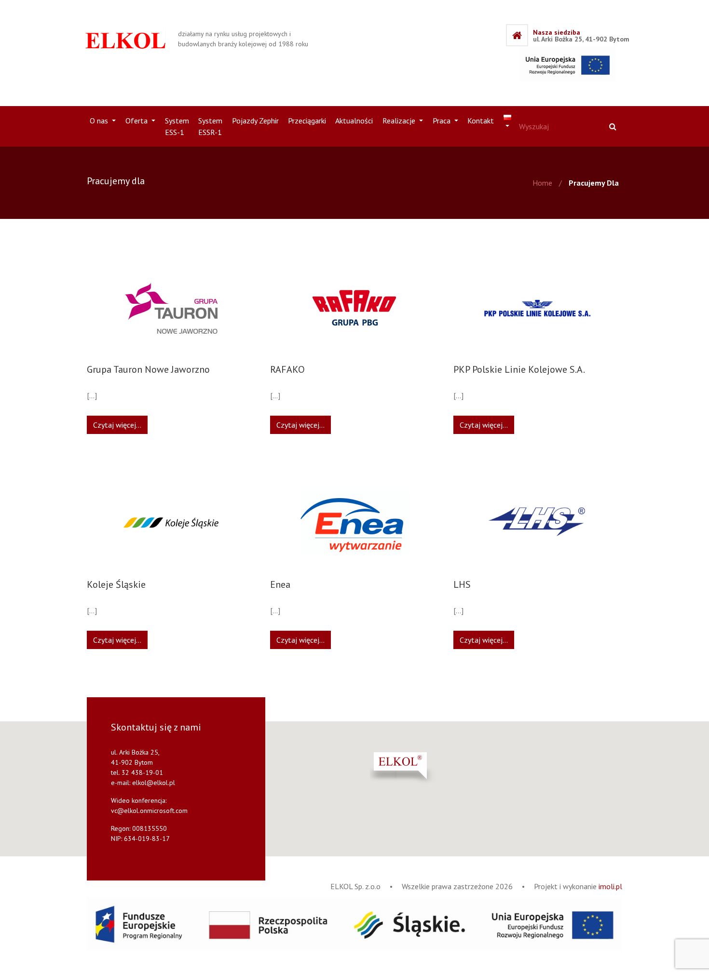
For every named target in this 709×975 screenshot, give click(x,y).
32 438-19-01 (142, 772)
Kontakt (480, 120)
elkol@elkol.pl (153, 782)
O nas (100, 120)
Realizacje (399, 120)
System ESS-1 (177, 126)
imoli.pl (610, 886)
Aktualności (354, 120)
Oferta (137, 120)
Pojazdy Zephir (255, 120)
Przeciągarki (307, 120)
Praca (442, 120)
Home (542, 183)
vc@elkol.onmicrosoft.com (149, 810)
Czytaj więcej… (117, 425)
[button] (427, 768)
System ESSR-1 (210, 126)
